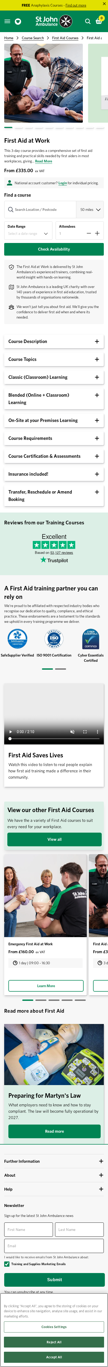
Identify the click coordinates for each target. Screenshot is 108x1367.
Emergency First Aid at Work (30, 944)
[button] (54, 249)
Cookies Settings (54, 1327)
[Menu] (7, 21)
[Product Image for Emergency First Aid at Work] (45, 895)
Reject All (54, 1342)
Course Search (33, 38)
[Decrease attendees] (89, 233)
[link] (18, 21)
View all (54, 839)
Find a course (17, 195)
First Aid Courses (65, 38)
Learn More (46, 986)
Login (62, 183)
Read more (54, 1131)
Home (8, 38)
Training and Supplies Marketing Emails (38, 1264)
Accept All (54, 1357)
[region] (54, 1330)
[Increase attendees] (97, 233)
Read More (43, 161)
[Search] (88, 21)
